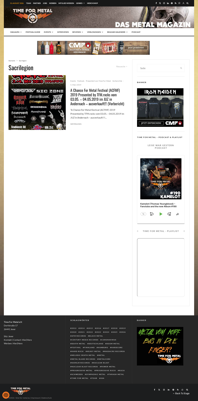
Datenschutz (46, 398)
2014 (82, 328)
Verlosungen (94, 32)
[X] (160, 3)
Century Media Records (85, 340)
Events (47, 32)
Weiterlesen (75, 124)
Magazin (14, 32)
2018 (115, 328)
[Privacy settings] (5, 395)
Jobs (45, 3)
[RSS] (175, 3)
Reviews (76, 32)
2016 (98, 328)
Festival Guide (33, 32)
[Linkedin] (168, 3)
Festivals (80, 81)
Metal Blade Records (83, 359)
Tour (94, 378)
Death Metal (78, 344)
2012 (74, 328)
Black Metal (96, 336)
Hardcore (117, 347)
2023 (98, 332)
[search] (181, 68)
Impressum (35, 398)
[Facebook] (156, 3)
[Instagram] (164, 3)
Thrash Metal (116, 374)
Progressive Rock (106, 370)
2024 (106, 332)
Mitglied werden (66, 3)
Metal (101, 355)
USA (102, 378)
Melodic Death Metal (83, 355)
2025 (115, 332)
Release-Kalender (116, 32)
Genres (79, 3)
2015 (90, 328)
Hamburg (103, 347)
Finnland (89, 347)
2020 (74, 332)
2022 (90, 332)
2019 (123, 328)
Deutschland (96, 344)
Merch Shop (92, 3)
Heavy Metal (94, 351)
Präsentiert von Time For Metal (98, 81)
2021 (82, 332)
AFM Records (79, 336)
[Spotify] (172, 3)
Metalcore (105, 359)
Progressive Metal (82, 370)
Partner (37, 3)
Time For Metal (80, 378)
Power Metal (108, 367)
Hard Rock (78, 351)
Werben (52, 3)
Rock (122, 370)
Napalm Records (81, 363)
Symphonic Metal (95, 374)
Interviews (63, 32)
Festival (76, 347)
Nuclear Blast (101, 363)
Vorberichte (117, 81)
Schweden (77, 374)
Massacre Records (114, 351)
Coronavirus (109, 340)
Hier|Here (27, 340)
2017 (106, 328)
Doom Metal (113, 344)
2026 (123, 332)
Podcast (136, 32)
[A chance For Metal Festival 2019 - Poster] (37, 102)
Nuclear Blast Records (85, 367)
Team (28, 3)
